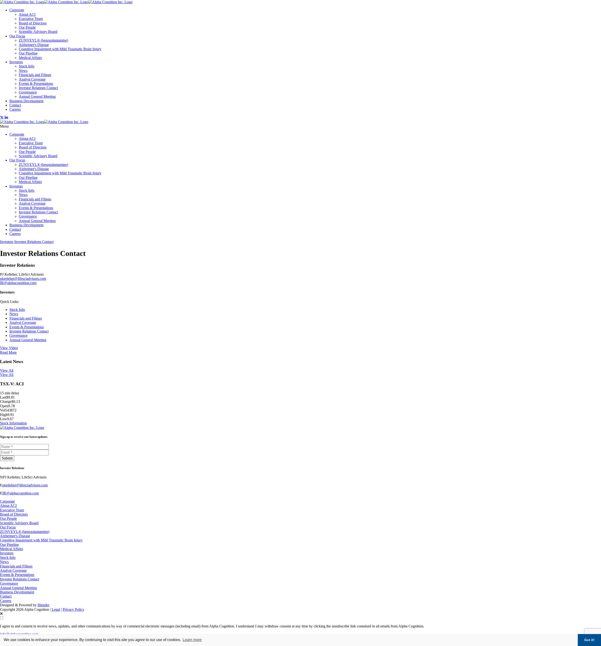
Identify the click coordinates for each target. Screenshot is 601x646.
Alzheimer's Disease (34, 45)
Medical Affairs (30, 58)
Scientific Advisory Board (38, 32)
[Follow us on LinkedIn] (6, 118)
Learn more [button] (192, 640)
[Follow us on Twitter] (2, 118)
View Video (9, 348)
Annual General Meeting (37, 96)
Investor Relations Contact (38, 88)
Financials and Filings (35, 75)
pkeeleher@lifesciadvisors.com (23, 279)
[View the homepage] (66, 2)
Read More (8, 352)
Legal (56, 609)
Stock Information (13, 423)
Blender (43, 605)
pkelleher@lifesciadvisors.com (25, 485)
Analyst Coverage (32, 79)
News (23, 71)
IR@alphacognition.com (18, 283)
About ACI (27, 14)
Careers (15, 109)
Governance (28, 92)
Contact (15, 105)
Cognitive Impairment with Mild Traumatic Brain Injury (60, 49)
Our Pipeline (28, 53)
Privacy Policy (73, 609)
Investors (16, 62)
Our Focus (17, 36)
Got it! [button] (589, 640)
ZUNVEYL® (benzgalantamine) (43, 40)
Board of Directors (32, 23)
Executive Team (31, 19)
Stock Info (26, 66)
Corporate (16, 10)
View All (6, 370)
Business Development (26, 101)
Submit (7, 458)
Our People (27, 27)
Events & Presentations (36, 84)
